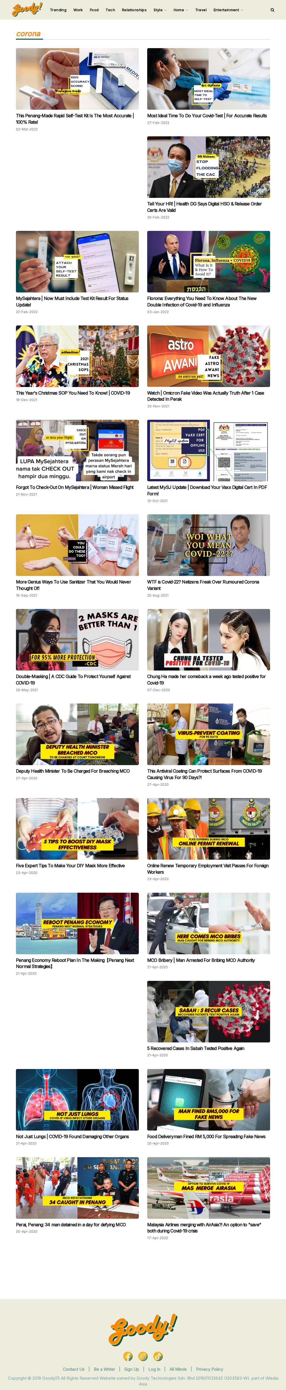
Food (94, 10)
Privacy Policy (209, 1369)
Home (179, 10)
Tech (110, 10)
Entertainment (227, 10)
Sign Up (132, 1369)
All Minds (179, 1369)
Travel (201, 10)
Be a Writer (104, 1369)
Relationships (134, 10)
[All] (272, 10)
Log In (154, 1369)
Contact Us (74, 1369)
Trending (58, 10)
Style (159, 10)
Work (78, 10)
